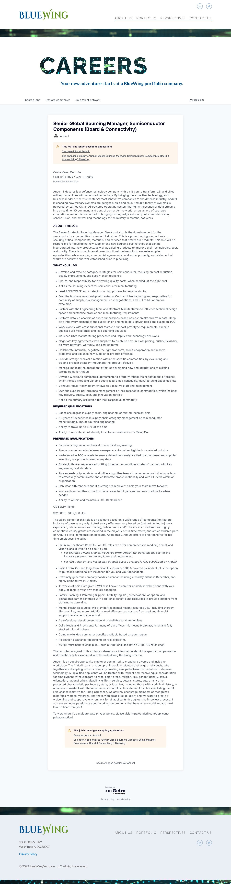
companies (58, 100)
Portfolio (146, 18)
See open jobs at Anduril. (76, 151)
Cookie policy (123, 799)
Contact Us (201, 18)
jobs (32, 100)
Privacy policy (107, 799)
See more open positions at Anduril (115, 762)
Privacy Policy (28, 854)
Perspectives (173, 18)
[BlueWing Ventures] (43, 14)
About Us (123, 18)
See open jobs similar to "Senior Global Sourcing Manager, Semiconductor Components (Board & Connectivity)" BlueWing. (115, 157)
